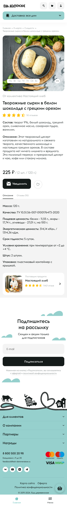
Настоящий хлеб (36, 280)
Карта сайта (27, 483)
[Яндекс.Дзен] (19, 469)
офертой (16, 373)
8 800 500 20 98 (13, 453)
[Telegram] (26, 469)
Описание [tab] (8, 195)
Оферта (42, 483)
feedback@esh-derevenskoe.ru (16, 462)
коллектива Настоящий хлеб (26, 96)
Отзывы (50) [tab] (23, 195)
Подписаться (33, 361)
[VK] (5, 469)
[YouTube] (12, 469)
